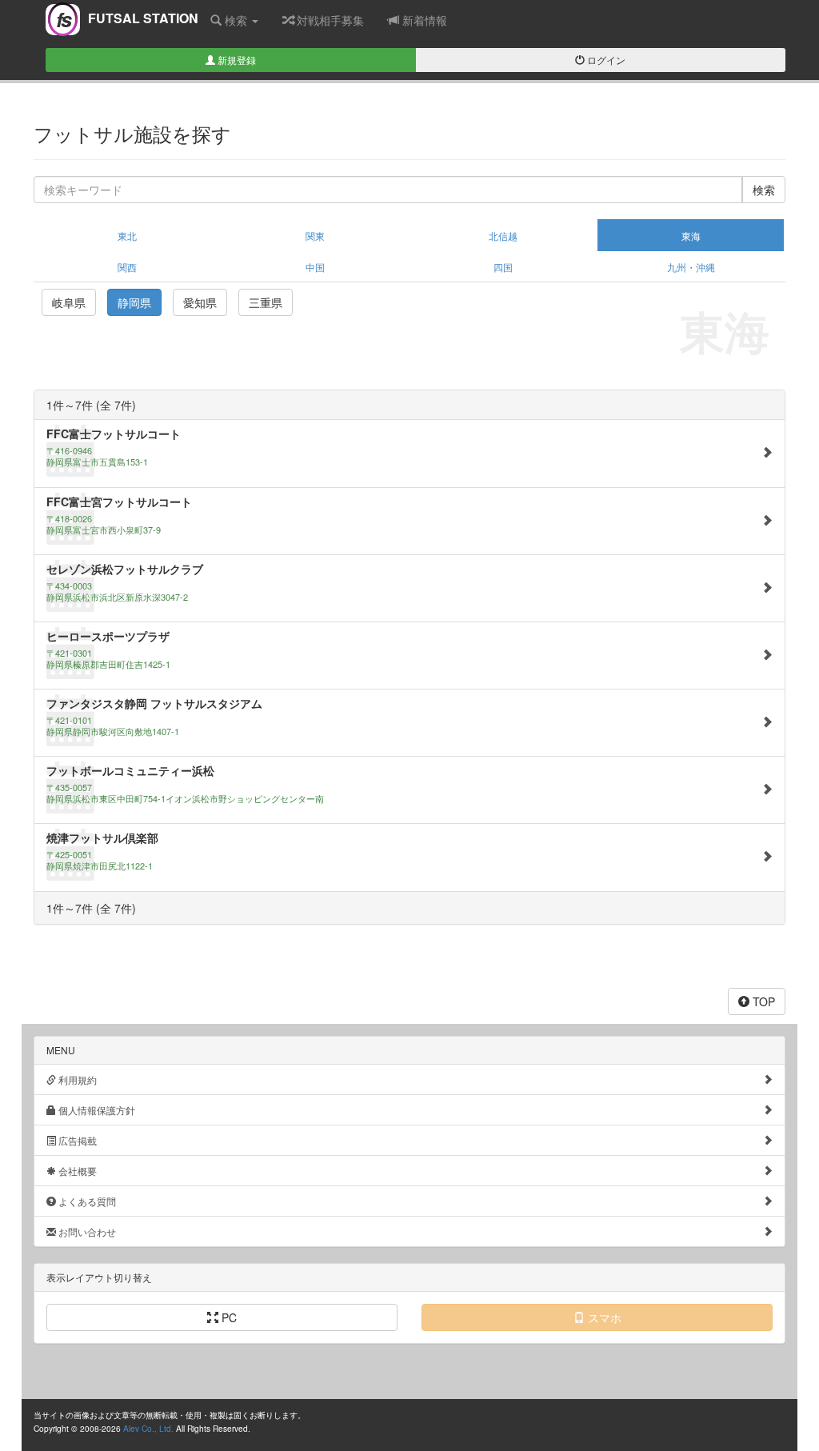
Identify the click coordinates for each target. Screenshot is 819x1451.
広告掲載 (76, 1140)
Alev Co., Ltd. (148, 1428)
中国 (315, 267)
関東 (315, 235)
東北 (127, 235)
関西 (127, 267)
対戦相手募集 (329, 20)
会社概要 (76, 1170)
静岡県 (134, 302)
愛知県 (200, 302)
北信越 (503, 235)
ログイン (605, 59)
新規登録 (235, 59)
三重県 (265, 302)
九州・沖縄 (691, 267)
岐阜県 (69, 302)
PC (227, 1317)
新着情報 (423, 20)
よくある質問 (86, 1201)
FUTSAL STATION (127, 23)
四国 (503, 267)
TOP (762, 1001)
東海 (691, 235)
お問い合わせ (86, 1231)
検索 (236, 20)
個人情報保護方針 (95, 1110)
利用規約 (76, 1079)
